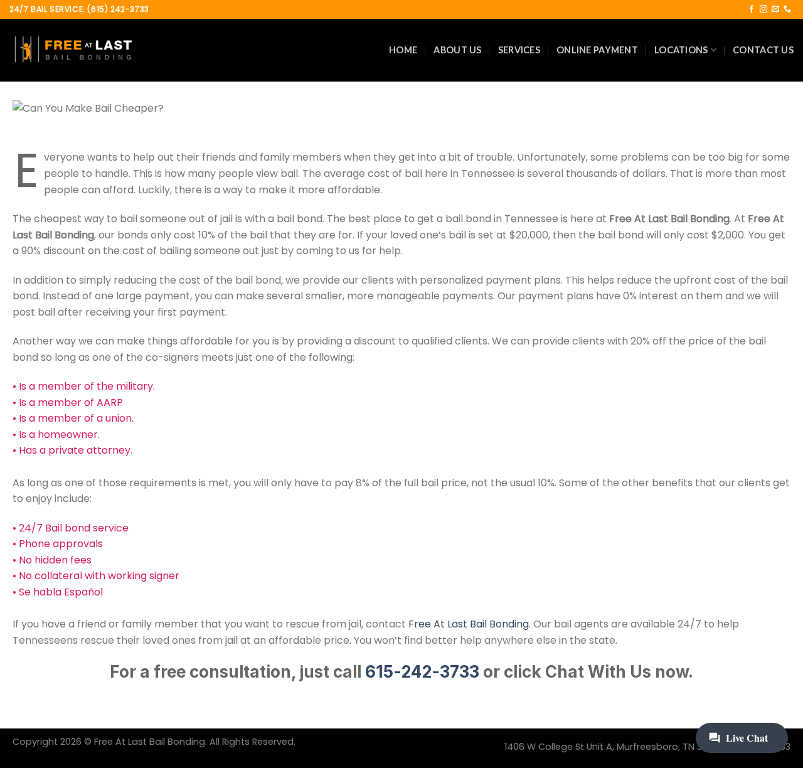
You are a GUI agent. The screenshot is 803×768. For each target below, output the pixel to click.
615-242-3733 (422, 671)
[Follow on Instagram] (763, 9)
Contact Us (763, 50)
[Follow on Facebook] (751, 9)
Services (519, 50)
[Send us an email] (775, 9)
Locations (681, 50)
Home (403, 50)
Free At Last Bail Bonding (468, 624)
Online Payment (597, 50)
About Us (457, 50)
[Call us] (787, 9)
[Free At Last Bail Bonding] (72, 50)
